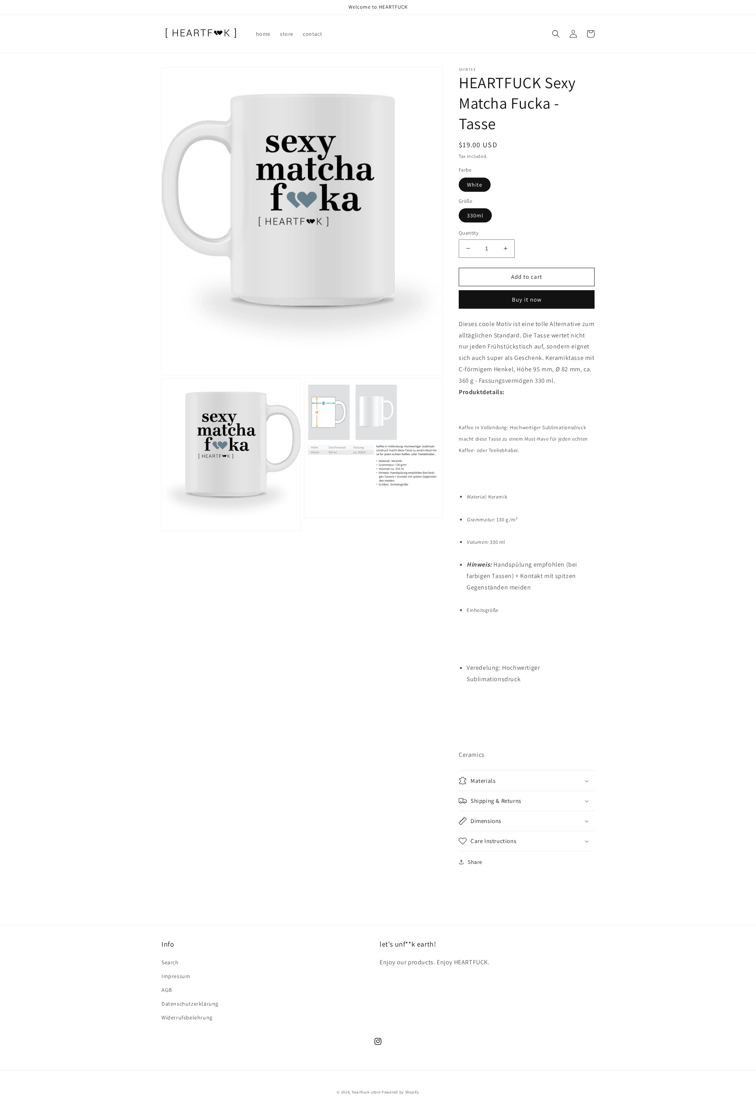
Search (170, 962)
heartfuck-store (366, 1092)
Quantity (468, 233)
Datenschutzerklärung (190, 1003)
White (474, 184)
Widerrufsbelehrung (187, 1017)
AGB (166, 989)
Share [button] (475, 861)
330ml (475, 215)
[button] (556, 34)
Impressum (175, 976)
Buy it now (527, 299)
